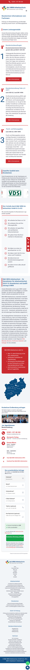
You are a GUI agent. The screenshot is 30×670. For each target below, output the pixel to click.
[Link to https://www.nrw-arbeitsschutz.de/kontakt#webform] (28, 246)
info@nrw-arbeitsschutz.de (13, 434)
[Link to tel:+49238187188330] (28, 239)
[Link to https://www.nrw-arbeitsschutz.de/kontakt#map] (28, 250)
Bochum (9, 341)
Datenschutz (20, 661)
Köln (23, 339)
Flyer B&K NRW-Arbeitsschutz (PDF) (16, 457)
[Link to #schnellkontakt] (28, 242)
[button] (3, 193)
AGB (7, 661)
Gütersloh (21, 341)
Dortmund (15, 341)
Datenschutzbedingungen (14, 546)
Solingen (4, 343)
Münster (4, 341)
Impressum (13, 661)
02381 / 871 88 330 (17, 1)
